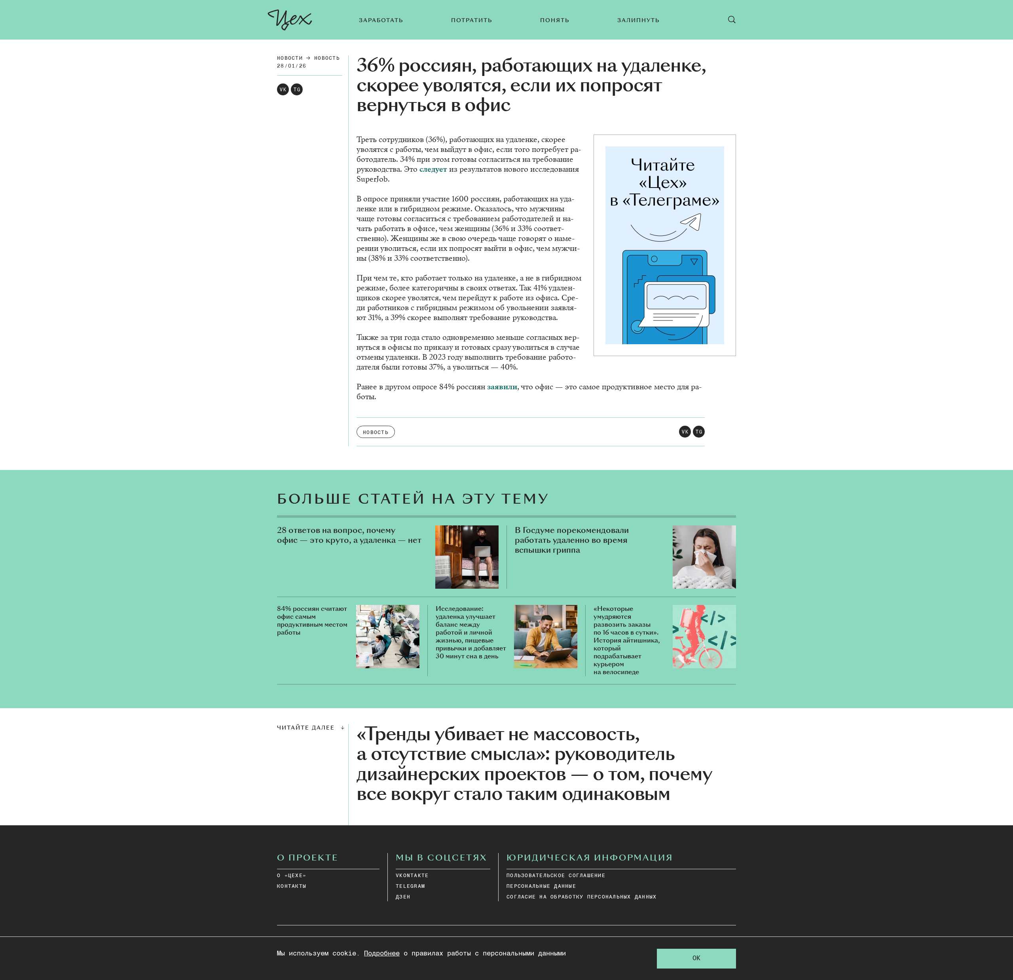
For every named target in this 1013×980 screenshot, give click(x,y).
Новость (327, 58)
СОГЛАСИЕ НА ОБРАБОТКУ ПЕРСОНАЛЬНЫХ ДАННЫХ (581, 897)
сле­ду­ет (434, 169)
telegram (410, 886)
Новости (290, 58)
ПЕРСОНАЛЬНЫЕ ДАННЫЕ (541, 886)
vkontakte (412, 875)
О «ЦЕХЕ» (291, 875)
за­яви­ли (502, 386)
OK (696, 958)
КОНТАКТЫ (291, 886)
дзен (403, 897)
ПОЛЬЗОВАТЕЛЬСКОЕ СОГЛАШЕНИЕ (555, 875)
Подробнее (382, 953)
